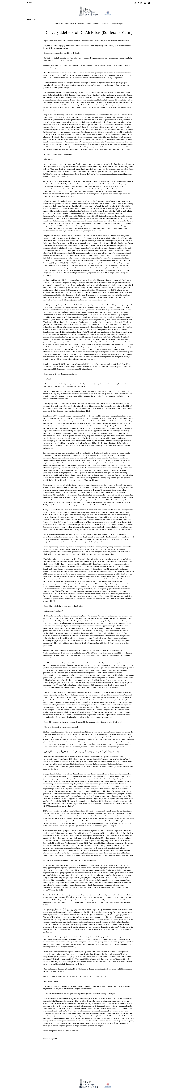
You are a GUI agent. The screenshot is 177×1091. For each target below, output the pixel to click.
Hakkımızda (59, 24)
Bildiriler (96, 24)
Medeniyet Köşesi (117, 24)
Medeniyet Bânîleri (84, 24)
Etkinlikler (105, 24)
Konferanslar (69, 24)
